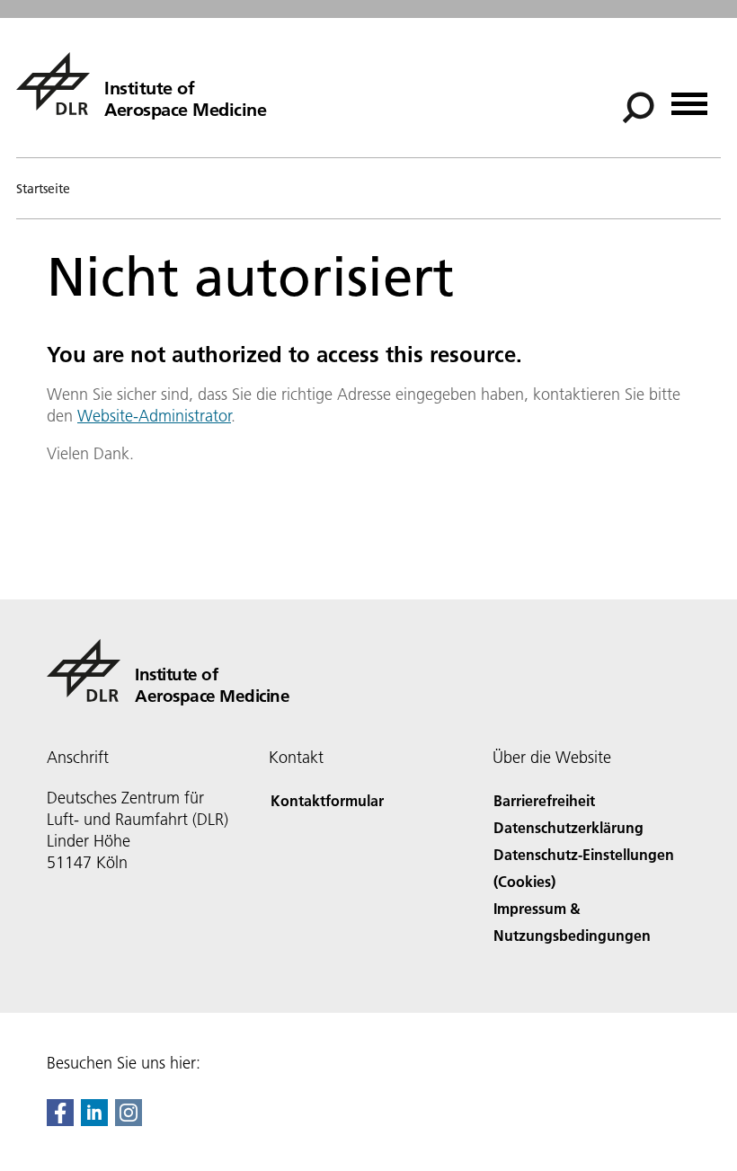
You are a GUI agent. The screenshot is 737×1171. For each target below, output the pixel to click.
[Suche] (640, 106)
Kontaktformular (327, 800)
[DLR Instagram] (128, 1120)
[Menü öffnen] (689, 97)
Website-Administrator (154, 415)
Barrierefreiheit (544, 800)
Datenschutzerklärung (568, 827)
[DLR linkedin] (94, 1120)
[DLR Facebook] (60, 1120)
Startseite (43, 188)
